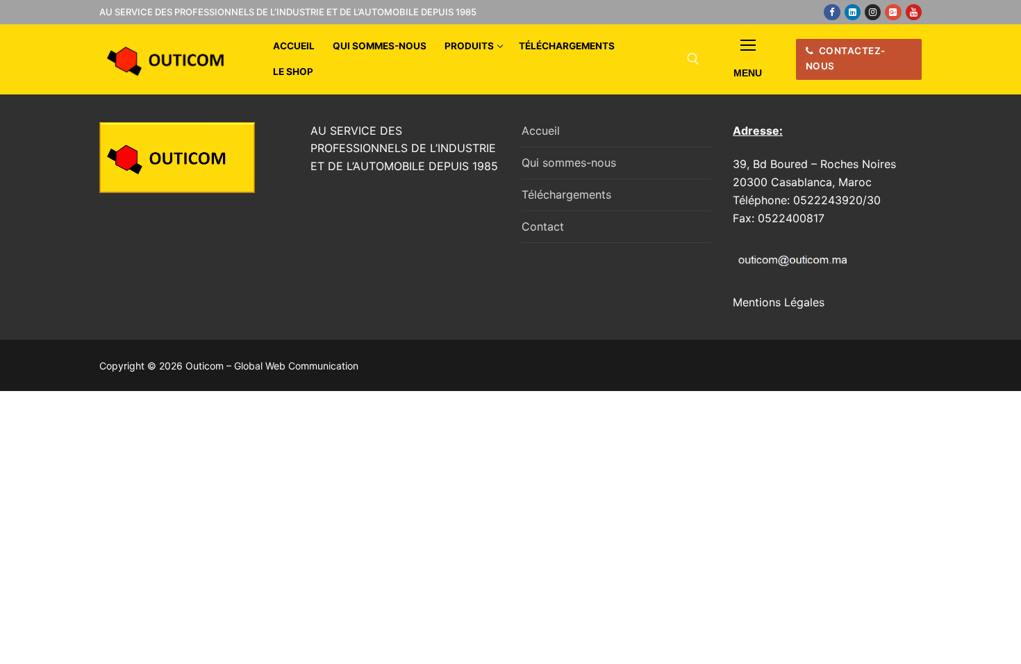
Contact (543, 226)
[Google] (893, 12)
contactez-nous (846, 58)
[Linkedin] (853, 12)
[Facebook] (832, 12)
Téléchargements (566, 194)
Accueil (541, 131)
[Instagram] (873, 12)
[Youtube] (914, 12)
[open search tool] (693, 59)
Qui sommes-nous (569, 162)
